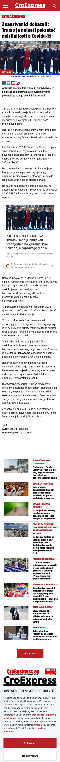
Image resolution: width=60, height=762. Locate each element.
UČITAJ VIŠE (30, 653)
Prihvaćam (30, 743)
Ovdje (37, 725)
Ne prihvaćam (30, 755)
